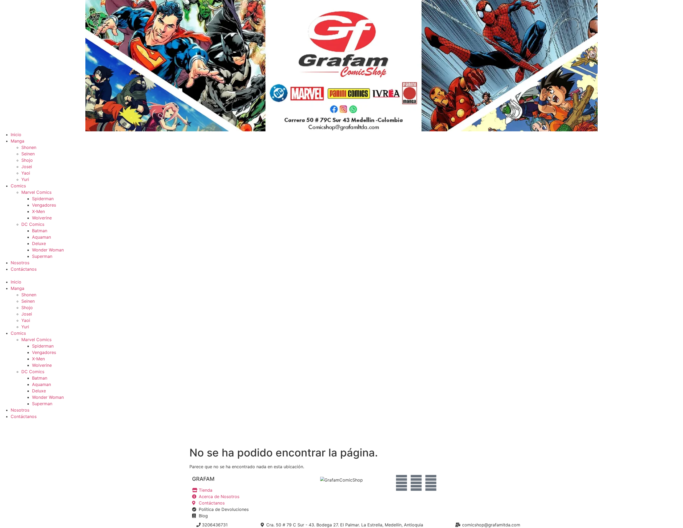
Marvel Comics (36, 192)
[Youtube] (416, 483)
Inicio (16, 134)
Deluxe (39, 243)
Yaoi (25, 173)
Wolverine (42, 217)
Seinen (28, 153)
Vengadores (44, 205)
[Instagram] (431, 483)
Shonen (28, 147)
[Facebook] (401, 483)
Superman (42, 256)
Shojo (27, 160)
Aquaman (41, 237)
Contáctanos (24, 269)
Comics (18, 185)
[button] (341, 275)
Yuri (25, 179)
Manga (17, 141)
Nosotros (20, 262)
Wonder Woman (48, 250)
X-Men (38, 211)
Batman (39, 230)
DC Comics (32, 224)
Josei (26, 166)
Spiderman (43, 198)
